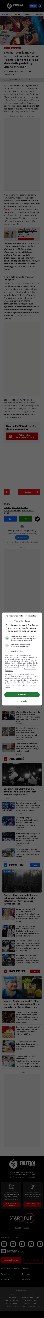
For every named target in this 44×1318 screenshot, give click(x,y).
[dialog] (22, 659)
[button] (22, 651)
